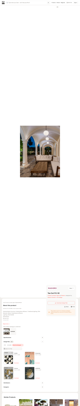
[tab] (4, 345)
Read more (6, 324)
